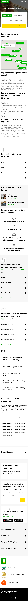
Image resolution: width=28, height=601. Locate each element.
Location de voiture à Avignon (19, 432)
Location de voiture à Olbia (7, 429)
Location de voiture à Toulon (7, 435)
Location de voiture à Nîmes (7, 432)
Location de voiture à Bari (19, 423)
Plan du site (4, 591)
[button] (21, 56)
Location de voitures (6, 31)
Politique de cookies (6, 592)
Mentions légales (12, 591)
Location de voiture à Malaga (7, 426)
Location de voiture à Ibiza (19, 426)
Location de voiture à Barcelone (7, 423)
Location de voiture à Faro (19, 429)
